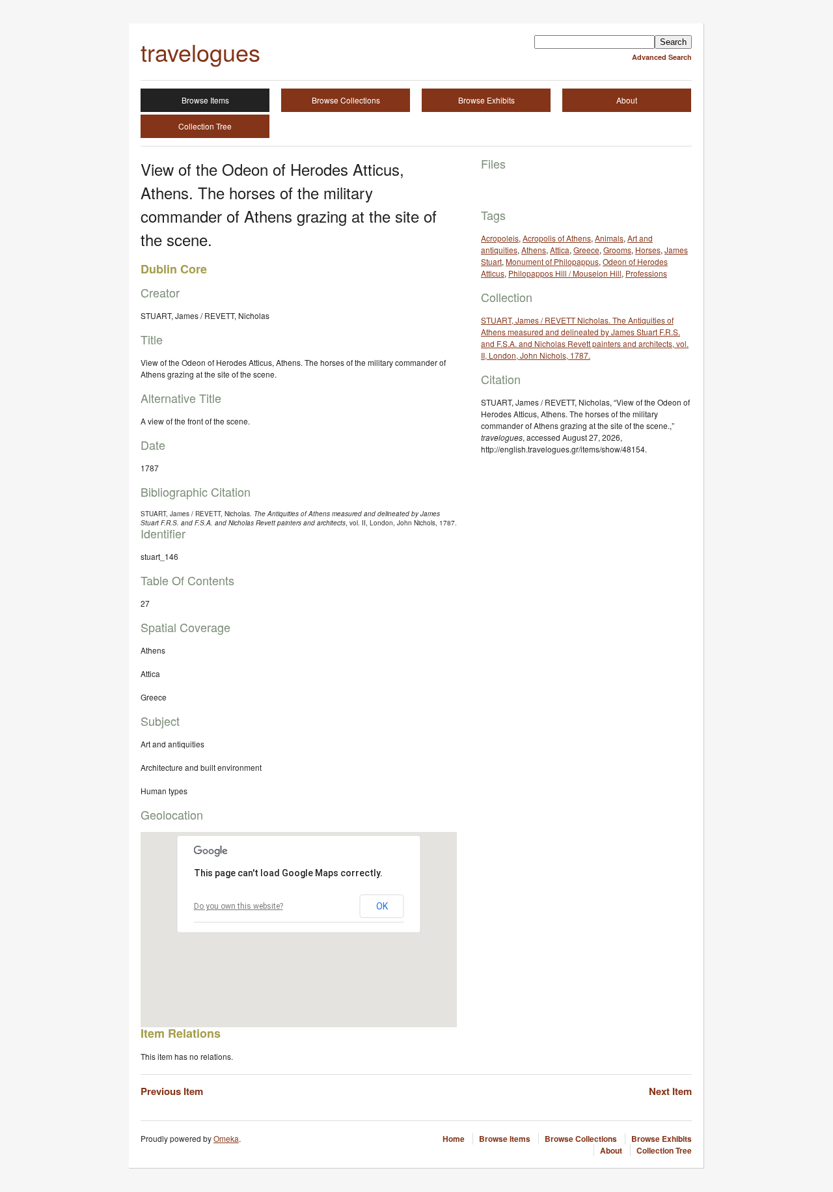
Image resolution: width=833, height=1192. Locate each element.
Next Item (670, 1091)
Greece (586, 249)
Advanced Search (662, 57)
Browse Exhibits (486, 99)
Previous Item (172, 1091)
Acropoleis (500, 237)
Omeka (226, 1138)
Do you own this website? (238, 906)
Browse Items (205, 99)
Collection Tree (205, 126)
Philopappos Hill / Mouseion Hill (564, 273)
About (626, 99)
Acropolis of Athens (557, 237)
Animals (609, 237)
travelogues (200, 51)
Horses (648, 249)
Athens (533, 249)
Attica (559, 249)
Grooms (617, 249)
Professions (646, 273)
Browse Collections (346, 99)
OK (382, 906)
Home (454, 1138)
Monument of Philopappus (552, 261)
